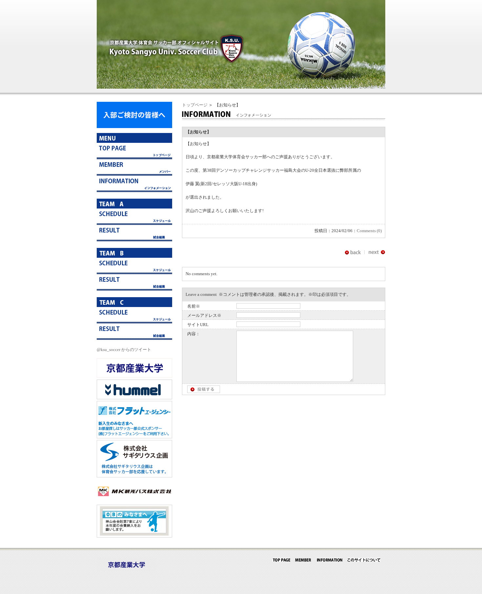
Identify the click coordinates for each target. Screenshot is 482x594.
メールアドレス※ (204, 315)
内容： (193, 333)
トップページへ (134, 151)
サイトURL (198, 324)
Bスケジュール (134, 266)
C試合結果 (134, 331)
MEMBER (303, 560)
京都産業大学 (134, 368)
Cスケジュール (134, 315)
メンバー (134, 167)
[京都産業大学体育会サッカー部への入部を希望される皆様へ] (134, 126)
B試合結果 (134, 282)
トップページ (195, 104)
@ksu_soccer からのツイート (124, 349)
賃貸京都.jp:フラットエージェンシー (134, 419)
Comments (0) (369, 230)
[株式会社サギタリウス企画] (134, 475)
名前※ (193, 306)
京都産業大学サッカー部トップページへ (281, 560)
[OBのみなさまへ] (134, 536)
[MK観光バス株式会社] (134, 499)
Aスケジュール (134, 217)
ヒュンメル (134, 389)
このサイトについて (363, 560)
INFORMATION (329, 560)
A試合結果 (134, 233)
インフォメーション (134, 184)
